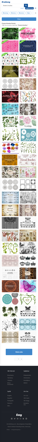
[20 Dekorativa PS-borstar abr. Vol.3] (10, 198)
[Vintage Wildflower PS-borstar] (10, 235)
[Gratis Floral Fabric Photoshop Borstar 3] (10, 34)
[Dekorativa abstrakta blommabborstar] (10, 261)
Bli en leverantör (10, 383)
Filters (19, 19)
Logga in (22, 8)
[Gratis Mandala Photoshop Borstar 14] (9, 159)
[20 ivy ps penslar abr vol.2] (27, 59)
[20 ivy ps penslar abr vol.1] (10, 122)
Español (9, 398)
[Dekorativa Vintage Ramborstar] (27, 185)
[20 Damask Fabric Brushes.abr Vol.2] (27, 210)
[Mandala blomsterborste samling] (10, 84)
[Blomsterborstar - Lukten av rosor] (27, 159)
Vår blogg (26, 400)
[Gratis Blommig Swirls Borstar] (10, 324)
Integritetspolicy (15, 429)
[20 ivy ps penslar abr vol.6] (28, 148)
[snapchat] (23, 419)
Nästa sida (19, 352)
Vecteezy (10, 378)
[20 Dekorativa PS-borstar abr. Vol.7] (10, 210)
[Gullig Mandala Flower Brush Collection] (10, 185)
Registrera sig (29, 8)
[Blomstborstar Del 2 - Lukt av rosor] (10, 109)
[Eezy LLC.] (19, 415)
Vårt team (26, 398)
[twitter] (14, 419)
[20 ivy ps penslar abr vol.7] (10, 248)
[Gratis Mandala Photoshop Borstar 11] (10, 286)
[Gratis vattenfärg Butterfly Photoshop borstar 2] (27, 312)
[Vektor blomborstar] (28, 135)
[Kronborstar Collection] (27, 261)
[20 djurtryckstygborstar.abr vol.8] (27, 273)
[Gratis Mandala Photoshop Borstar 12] (10, 223)
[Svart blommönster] (10, 59)
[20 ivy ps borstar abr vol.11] (10, 312)
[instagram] (20, 419)
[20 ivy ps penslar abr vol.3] (27, 299)
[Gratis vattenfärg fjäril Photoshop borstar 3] (27, 223)
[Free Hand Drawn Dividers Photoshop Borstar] (10, 273)
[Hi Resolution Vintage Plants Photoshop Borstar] (27, 248)
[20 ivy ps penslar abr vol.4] (11, 135)
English (9, 395)
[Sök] (26, 5)
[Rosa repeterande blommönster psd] (10, 46)
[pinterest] (17, 419)
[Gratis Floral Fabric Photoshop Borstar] (10, 97)
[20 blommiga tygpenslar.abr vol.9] (28, 109)
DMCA (25, 383)
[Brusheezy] (6, 2)
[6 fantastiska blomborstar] (28, 198)
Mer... (9, 405)
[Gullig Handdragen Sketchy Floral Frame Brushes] (27, 324)
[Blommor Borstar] (28, 286)
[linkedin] (26, 419)
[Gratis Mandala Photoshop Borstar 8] (27, 46)
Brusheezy (10, 375)
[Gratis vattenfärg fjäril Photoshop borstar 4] (27, 337)
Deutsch (9, 403)
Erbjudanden (27, 375)
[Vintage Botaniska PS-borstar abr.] (27, 235)
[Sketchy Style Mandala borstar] (10, 337)
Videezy (9, 380)
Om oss (26, 395)
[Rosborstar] (27, 34)
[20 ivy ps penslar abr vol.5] (27, 97)
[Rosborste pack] (10, 148)
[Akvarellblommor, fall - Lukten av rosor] (27, 122)
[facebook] (11, 419)
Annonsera (27, 378)
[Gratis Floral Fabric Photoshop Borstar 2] (10, 71)
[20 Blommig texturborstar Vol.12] (10, 172)
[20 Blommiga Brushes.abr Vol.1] (27, 84)
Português (10, 400)
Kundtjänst (27, 380)
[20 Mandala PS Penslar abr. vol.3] (10, 299)
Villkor (8, 429)
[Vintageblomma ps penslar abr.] (27, 172)
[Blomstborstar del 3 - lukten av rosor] (27, 71)
